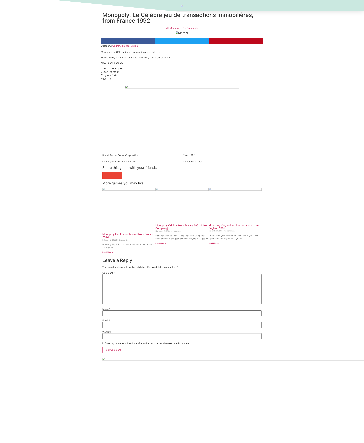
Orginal (134, 45)
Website (106, 332)
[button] (128, 41)
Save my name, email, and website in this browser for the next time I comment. (147, 343)
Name (106, 309)
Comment (108, 273)
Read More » (107, 252)
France (125, 45)
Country (116, 45)
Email (106, 320)
